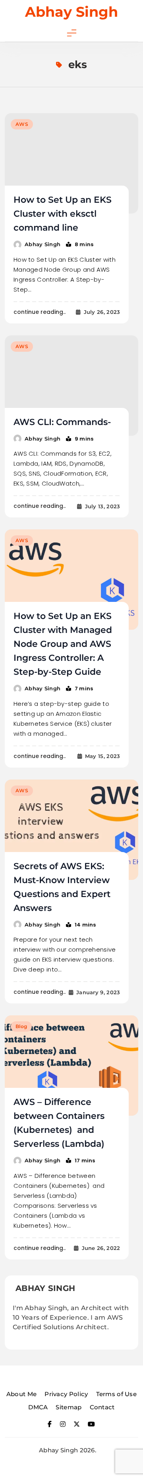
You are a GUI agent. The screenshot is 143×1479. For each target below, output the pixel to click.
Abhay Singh (71, 11)
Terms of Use (116, 1394)
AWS (21, 124)
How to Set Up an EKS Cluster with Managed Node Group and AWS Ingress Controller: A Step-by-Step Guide (63, 644)
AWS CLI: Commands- (62, 422)
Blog (21, 1026)
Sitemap (68, 1407)
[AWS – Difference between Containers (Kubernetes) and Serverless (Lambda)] (71, 1065)
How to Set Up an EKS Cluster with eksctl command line (63, 213)
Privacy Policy (66, 1394)
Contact (102, 1407)
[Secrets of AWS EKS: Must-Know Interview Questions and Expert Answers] (71, 830)
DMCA (38, 1407)
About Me (21, 1394)
